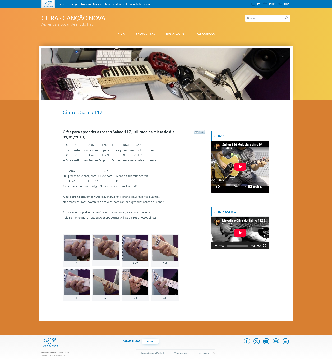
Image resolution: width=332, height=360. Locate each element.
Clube (107, 4)
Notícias (86, 4)
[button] (213, 166)
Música (97, 4)
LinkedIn (285, 342)
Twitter (256, 342)
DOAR (150, 341)
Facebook (247, 342)
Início (121, 34)
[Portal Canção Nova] (48, 4)
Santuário (118, 4)
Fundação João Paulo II (152, 353)
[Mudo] (259, 246)
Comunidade (133, 4)
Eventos (60, 4)
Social (147, 4)
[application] (240, 233)
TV (258, 4)
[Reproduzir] (215, 246)
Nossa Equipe (175, 34)
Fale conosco (205, 34)
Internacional (203, 353)
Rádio (272, 4)
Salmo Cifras (145, 34)
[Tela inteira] (264, 246)
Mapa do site (180, 353)
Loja (286, 4)
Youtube (266, 342)
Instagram (276, 342)
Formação (73, 4)
